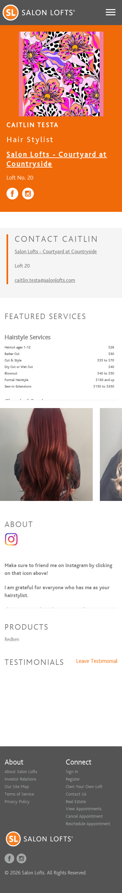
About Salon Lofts (21, 771)
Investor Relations (20, 779)
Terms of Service (19, 794)
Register (73, 779)
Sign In (72, 771)
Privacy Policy (17, 801)
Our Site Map (17, 786)
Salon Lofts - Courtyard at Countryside (56, 252)
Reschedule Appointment (88, 823)
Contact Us (76, 794)
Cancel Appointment (84, 816)
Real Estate (76, 801)
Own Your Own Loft (84, 786)
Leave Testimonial (96, 661)
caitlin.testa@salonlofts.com (45, 280)
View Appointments (84, 808)
